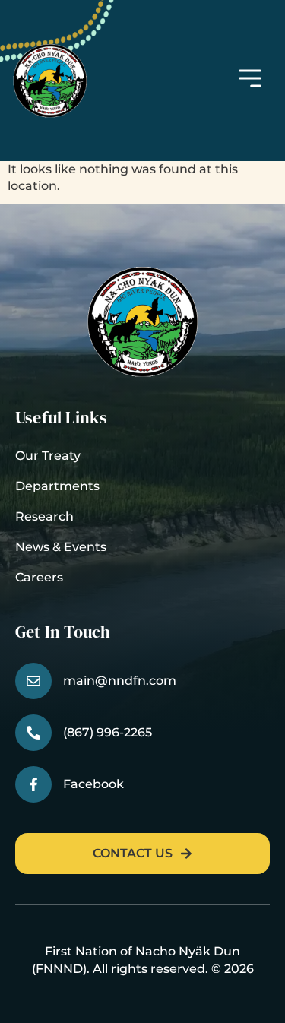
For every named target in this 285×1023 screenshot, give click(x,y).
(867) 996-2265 (107, 732)
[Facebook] (33, 784)
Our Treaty (48, 455)
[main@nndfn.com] (33, 681)
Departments (57, 486)
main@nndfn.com (119, 680)
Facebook (93, 784)
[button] (250, 80)
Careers (39, 577)
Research (44, 516)
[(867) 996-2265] (33, 732)
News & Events (60, 547)
